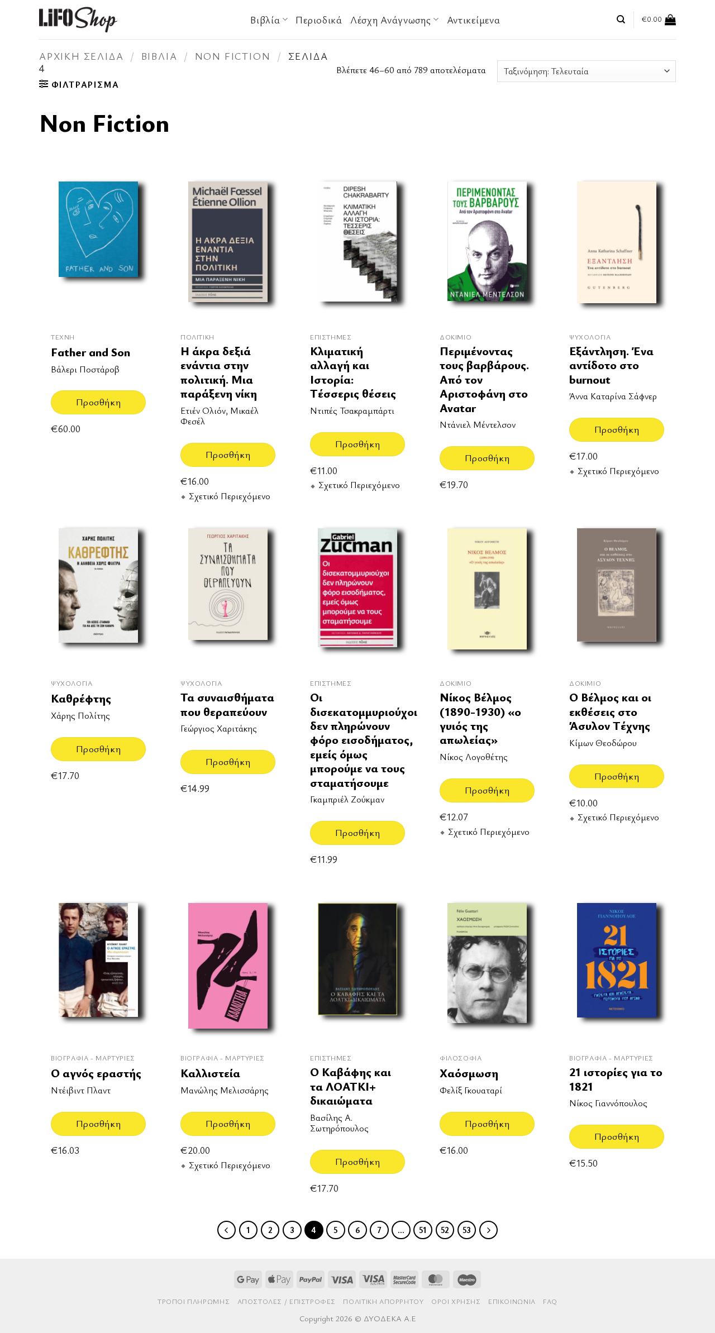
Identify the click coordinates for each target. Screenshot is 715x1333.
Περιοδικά (318, 19)
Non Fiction (233, 56)
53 (467, 1229)
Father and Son (90, 352)
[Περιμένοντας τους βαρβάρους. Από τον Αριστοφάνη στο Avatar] (487, 246)
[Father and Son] (98, 246)
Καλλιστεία (210, 1073)
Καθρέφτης (81, 698)
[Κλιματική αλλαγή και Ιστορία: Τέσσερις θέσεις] (357, 246)
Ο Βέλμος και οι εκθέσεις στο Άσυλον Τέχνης (610, 711)
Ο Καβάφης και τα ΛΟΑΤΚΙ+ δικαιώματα (350, 1086)
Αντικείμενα (473, 19)
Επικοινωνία (512, 1301)
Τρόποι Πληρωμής (194, 1301)
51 (423, 1229)
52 (445, 1229)
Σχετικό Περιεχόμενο (229, 496)
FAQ (550, 1301)
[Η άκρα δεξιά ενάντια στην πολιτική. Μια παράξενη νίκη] (228, 246)
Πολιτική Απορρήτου (383, 1301)
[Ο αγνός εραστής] (98, 968)
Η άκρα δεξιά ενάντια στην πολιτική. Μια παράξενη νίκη (218, 372)
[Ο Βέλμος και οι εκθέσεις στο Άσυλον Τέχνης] (616, 593)
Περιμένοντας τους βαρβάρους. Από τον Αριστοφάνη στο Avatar (484, 379)
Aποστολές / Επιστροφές (286, 1301)
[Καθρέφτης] (98, 593)
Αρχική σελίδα (81, 56)
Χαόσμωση (469, 1073)
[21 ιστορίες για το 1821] (616, 968)
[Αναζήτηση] (621, 19)
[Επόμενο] (488, 1230)
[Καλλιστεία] (228, 968)
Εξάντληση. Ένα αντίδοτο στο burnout (611, 365)
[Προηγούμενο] (226, 1230)
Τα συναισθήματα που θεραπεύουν (227, 704)
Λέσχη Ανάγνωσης (390, 19)
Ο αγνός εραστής (96, 1073)
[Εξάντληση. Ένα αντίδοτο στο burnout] (616, 246)
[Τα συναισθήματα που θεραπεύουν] (228, 593)
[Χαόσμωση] (487, 968)
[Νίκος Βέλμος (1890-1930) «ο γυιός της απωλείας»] (487, 593)
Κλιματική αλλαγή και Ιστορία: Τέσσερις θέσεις (353, 372)
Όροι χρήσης (456, 1301)
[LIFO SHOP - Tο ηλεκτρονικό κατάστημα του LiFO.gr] (78, 19)
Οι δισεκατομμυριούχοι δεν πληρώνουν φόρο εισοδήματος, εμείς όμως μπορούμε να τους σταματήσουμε (363, 739)
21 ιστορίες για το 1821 (615, 1079)
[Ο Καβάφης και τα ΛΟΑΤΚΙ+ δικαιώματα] (357, 968)
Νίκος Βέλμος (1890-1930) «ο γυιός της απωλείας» (480, 718)
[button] (659, 19)
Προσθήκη (98, 401)
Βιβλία (159, 56)
